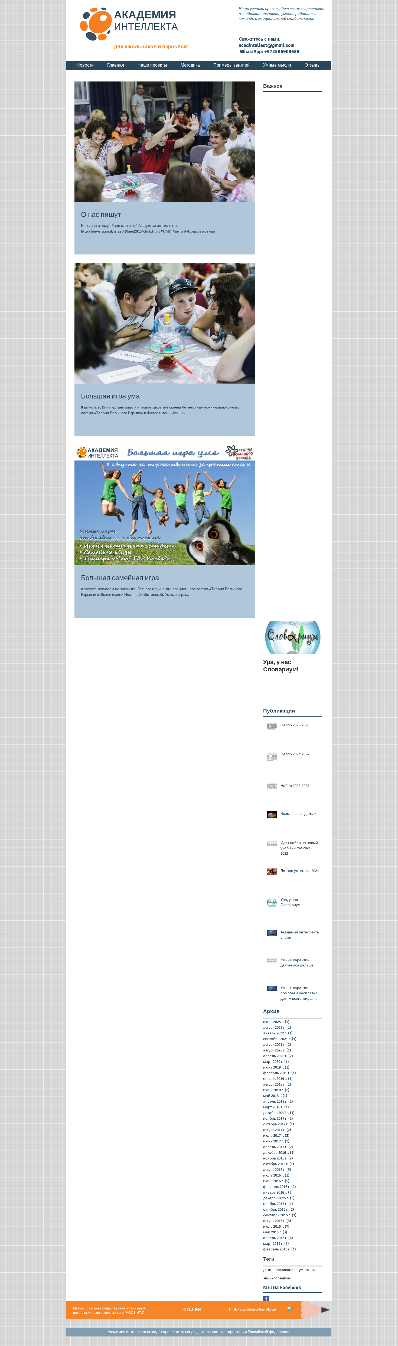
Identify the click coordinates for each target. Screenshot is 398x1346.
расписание (285, 1269)
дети (267, 1269)
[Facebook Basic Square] (266, 1299)
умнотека (307, 1269)
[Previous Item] (271, 637)
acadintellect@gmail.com (267, 45)
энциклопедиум (277, 1278)
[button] (198, 1332)
